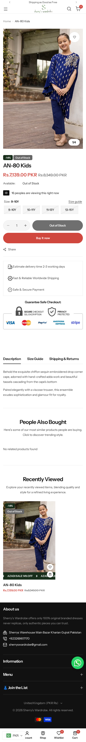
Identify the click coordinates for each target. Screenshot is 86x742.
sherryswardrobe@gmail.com (28, 644)
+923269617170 (19, 638)
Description (12, 359)
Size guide (35, 359)
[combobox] (13, 735)
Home (7, 21)
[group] (43, 89)
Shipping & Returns (64, 359)
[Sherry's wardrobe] (43, 8)
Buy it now (43, 238)
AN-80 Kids (12, 585)
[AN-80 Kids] (29, 540)
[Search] (69, 8)
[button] (9, 2)
